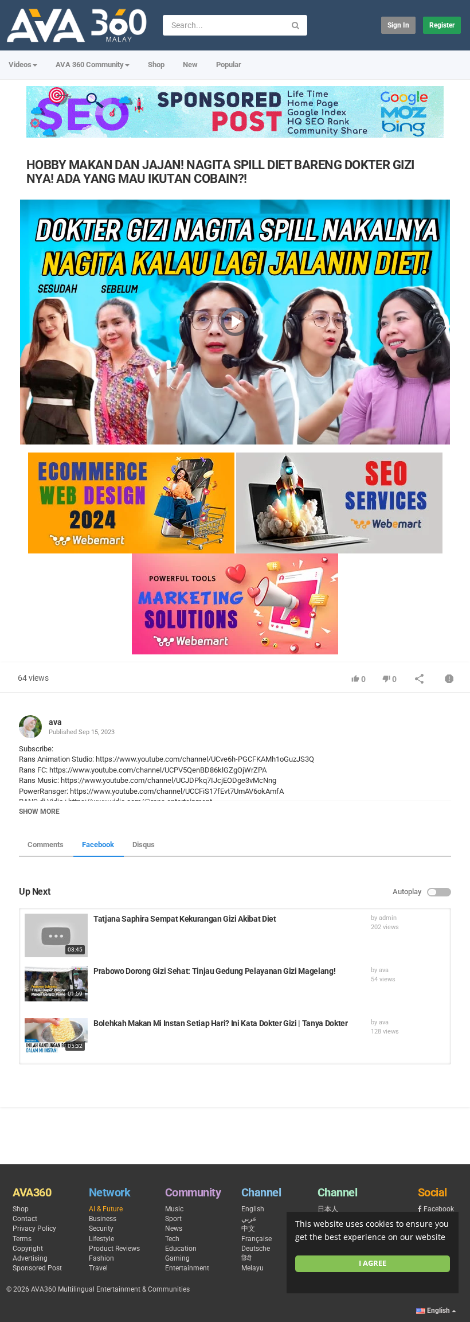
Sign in (398, 25)
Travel (98, 1268)
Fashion (101, 1258)
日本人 (328, 1209)
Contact (25, 1219)
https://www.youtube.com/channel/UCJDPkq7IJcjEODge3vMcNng (167, 780)
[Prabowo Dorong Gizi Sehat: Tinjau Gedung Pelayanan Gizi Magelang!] (56, 983)
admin (388, 918)
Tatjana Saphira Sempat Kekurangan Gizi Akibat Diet (184, 918)
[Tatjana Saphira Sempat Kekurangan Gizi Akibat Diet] (56, 935)
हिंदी (246, 1258)
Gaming (177, 1258)
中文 (248, 1228)
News (173, 1228)
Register (442, 25)
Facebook (98, 844)
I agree (372, 1263)
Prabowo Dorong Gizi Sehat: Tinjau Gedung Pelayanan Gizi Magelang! (214, 971)
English (252, 1209)
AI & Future (106, 1209)
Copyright (28, 1249)
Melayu (252, 1268)
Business (102, 1219)
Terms (22, 1239)
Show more (39, 812)
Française (256, 1239)
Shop (156, 64)
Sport (173, 1219)
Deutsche (255, 1249)
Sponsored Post (37, 1268)
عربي (249, 1219)
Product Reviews (114, 1249)
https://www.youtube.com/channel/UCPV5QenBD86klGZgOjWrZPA (157, 770)
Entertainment (187, 1268)
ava (55, 722)
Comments (46, 844)
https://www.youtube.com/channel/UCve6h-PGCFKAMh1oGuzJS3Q (204, 759)
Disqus (143, 844)
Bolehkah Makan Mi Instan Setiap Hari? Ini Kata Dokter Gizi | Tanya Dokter (220, 1023)
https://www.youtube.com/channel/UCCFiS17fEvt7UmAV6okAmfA (176, 791)
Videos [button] (20, 64)
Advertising (30, 1258)
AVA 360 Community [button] (90, 64)
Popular (228, 64)
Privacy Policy (34, 1228)
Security (101, 1228)
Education (181, 1249)
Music (174, 1209)
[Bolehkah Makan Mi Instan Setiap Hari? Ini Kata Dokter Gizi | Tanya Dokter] (56, 1036)
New (190, 64)
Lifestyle (101, 1239)
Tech (172, 1239)
